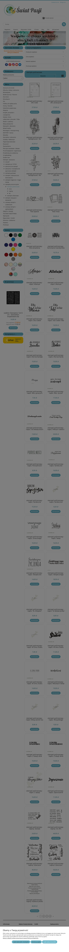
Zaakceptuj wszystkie (49, 942)
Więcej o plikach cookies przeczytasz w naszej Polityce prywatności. (20, 938)
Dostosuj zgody (36, 942)
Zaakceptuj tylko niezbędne (21, 942)
